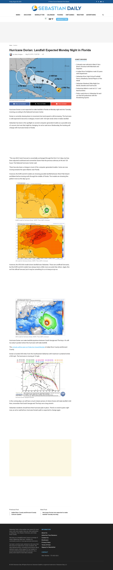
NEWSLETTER (62, 19)
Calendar (51, 15)
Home (10, 45)
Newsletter (39, 15)
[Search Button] (103, 14)
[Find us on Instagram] (103, 1)
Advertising (91, 15)
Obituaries (70, 15)
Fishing (60, 15)
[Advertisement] (40, 457)
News (18, 15)
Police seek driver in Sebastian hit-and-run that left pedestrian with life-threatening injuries (89, 95)
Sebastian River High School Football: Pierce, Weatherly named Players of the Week (89, 78)
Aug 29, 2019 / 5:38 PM (32, 54)
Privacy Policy (46, 542)
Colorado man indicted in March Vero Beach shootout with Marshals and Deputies (88, 66)
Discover (27, 15)
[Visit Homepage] (56, 8)
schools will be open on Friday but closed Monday (28, 347)
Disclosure (45, 540)
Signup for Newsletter (49, 547)
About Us (44, 533)
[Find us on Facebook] (96, 1)
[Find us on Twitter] (98, 1)
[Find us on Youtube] (101, 1)
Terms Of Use (46, 545)
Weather (80, 15)
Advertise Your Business (49, 535)
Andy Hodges (19, 54)
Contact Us (45, 537)
